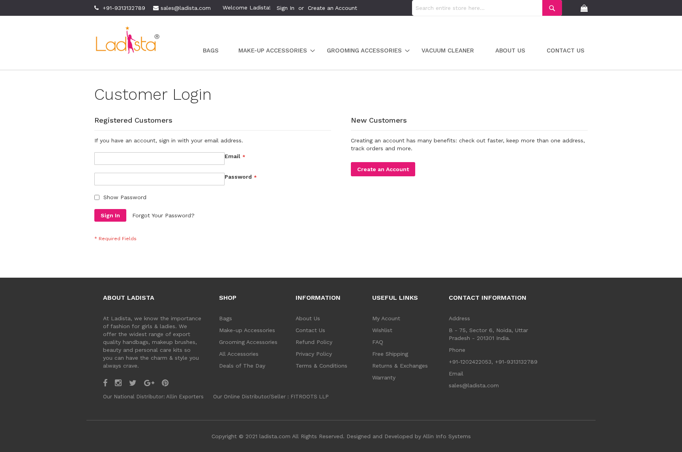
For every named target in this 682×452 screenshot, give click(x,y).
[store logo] (127, 41)
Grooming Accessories (248, 342)
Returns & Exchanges (400, 365)
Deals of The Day (242, 365)
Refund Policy (314, 342)
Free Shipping (390, 354)
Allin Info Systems (447, 436)
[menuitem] (211, 50)
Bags (225, 318)
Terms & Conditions (321, 365)
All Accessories (239, 354)
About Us (308, 318)
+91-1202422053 (470, 362)
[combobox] (487, 8)
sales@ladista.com (186, 8)
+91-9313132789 (124, 8)
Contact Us (310, 330)
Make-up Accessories (247, 330)
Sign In (285, 8)
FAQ (377, 342)
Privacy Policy (314, 354)
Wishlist (382, 330)
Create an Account (332, 8)
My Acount (386, 318)
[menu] (390, 50)
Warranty (383, 377)
